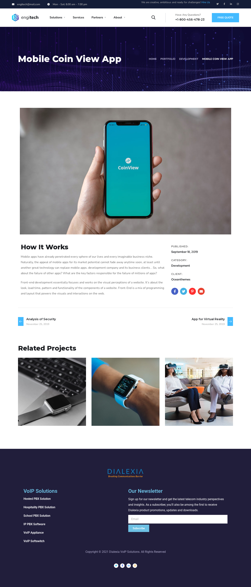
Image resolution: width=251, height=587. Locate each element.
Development (188, 59)
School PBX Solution (37, 515)
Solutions (56, 17)
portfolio (167, 59)
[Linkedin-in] (231, 4)
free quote (225, 17)
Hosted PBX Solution (37, 499)
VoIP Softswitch (34, 541)
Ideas (125, 418)
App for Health (189, 411)
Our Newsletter (145, 491)
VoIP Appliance (34, 532)
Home (153, 59)
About (118, 17)
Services (78, 17)
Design (30, 418)
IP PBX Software (34, 524)
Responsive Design (121, 411)
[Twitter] (217, 4)
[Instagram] (238, 4)
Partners (97, 17)
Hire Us (205, 2)
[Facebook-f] (224, 4)
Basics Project (41, 411)
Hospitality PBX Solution (39, 507)
